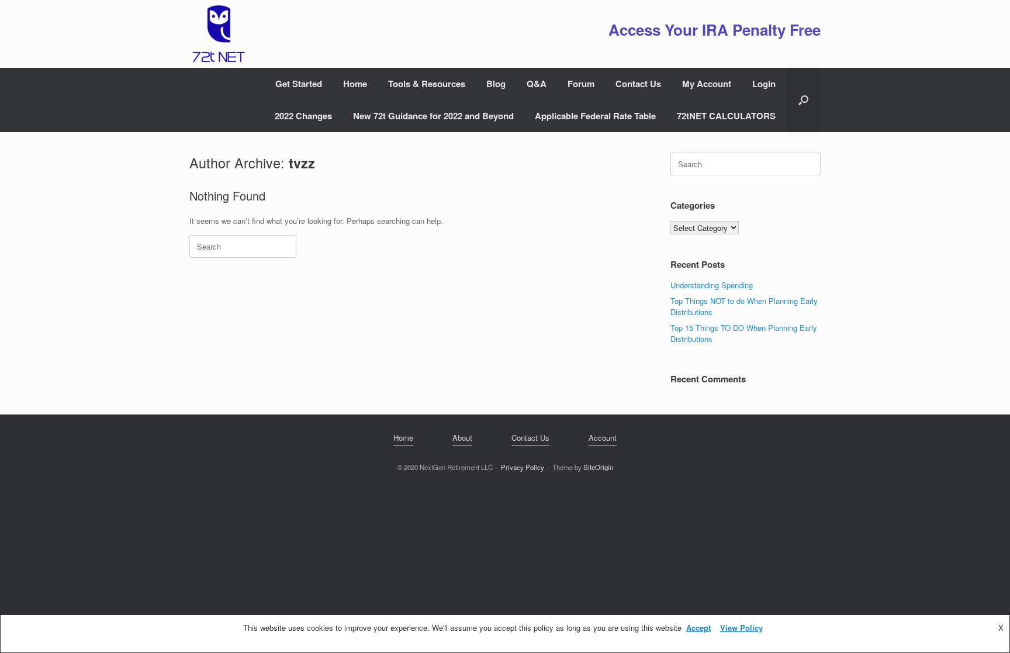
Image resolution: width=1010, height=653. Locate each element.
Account (603, 437)
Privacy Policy (522, 467)
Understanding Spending (711, 285)
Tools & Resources (426, 83)
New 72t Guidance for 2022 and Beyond (433, 115)
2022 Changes (303, 115)
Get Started (298, 83)
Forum (581, 83)
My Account (706, 83)
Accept (698, 627)
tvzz (302, 162)
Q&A (536, 83)
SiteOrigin (598, 467)
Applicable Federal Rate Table (595, 115)
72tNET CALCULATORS (726, 115)
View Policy (741, 627)
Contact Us (638, 83)
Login (764, 83)
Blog (496, 83)
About (462, 437)
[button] (803, 100)
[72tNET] (217, 34)
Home (355, 83)
